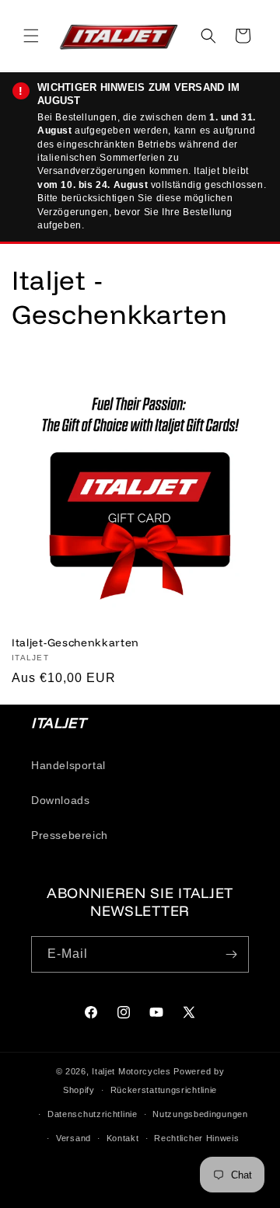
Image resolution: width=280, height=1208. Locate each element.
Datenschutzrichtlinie (92, 1114)
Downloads (60, 800)
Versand (73, 1138)
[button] (31, 36)
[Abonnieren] (231, 954)
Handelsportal (68, 765)
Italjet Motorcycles (131, 1071)
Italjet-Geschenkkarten (75, 642)
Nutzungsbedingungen (199, 1114)
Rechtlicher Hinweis (196, 1138)
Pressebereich (69, 835)
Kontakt (123, 1138)
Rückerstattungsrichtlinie (164, 1090)
